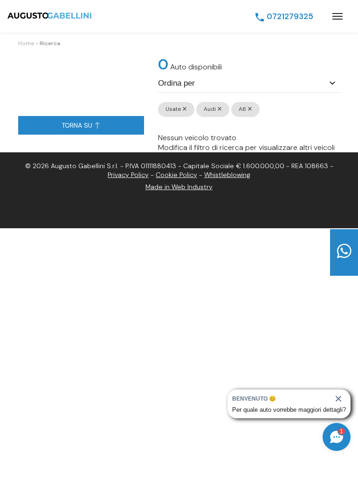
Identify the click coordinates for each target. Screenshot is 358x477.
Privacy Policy (128, 174)
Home (26, 43)
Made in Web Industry (179, 187)
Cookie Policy (176, 174)
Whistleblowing (227, 174)
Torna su (78, 125)
